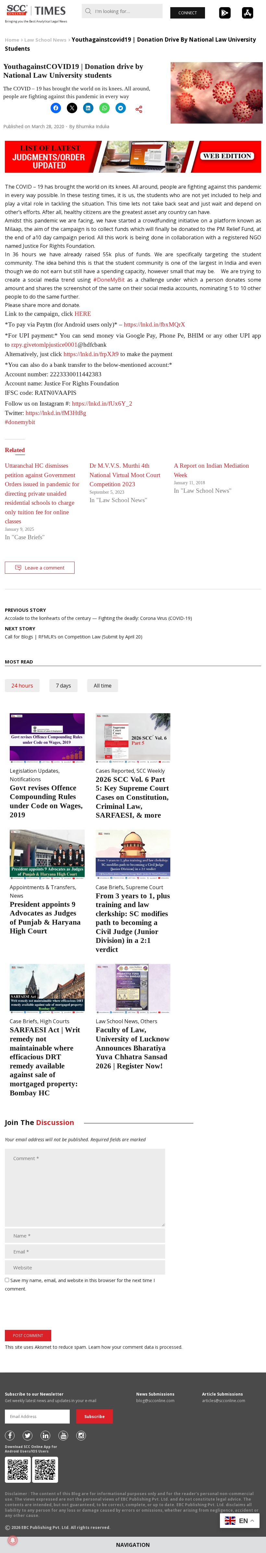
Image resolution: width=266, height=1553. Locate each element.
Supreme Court (144, 887)
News (16, 895)
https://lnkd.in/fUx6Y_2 (102, 403)
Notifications (25, 779)
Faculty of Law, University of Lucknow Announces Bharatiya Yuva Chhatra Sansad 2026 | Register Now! (133, 1048)
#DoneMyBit (109, 279)
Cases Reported (115, 770)
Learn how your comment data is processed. (135, 1347)
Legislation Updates (34, 770)
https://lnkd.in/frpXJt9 (91, 354)
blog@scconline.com (155, 1400)
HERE (83, 313)
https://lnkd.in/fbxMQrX (154, 324)
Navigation (133, 1544)
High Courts (54, 1021)
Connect (187, 13)
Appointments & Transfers (42, 887)
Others (148, 1021)
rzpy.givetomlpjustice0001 (44, 344)
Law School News (117, 1021)
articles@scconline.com (223, 1400)
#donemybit (20, 422)
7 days (63, 685)
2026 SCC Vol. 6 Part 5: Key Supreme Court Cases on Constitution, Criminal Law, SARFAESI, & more (132, 797)
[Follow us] (10, 1435)
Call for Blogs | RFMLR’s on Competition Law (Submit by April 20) (73, 632)
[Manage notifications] (12, 1540)
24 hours (22, 685)
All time (103, 685)
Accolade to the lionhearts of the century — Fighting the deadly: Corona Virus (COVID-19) (98, 614)
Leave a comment (45, 567)
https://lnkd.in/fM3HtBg (56, 412)
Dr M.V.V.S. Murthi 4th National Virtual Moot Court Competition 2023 (125, 475)
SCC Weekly (151, 770)
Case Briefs (109, 887)
